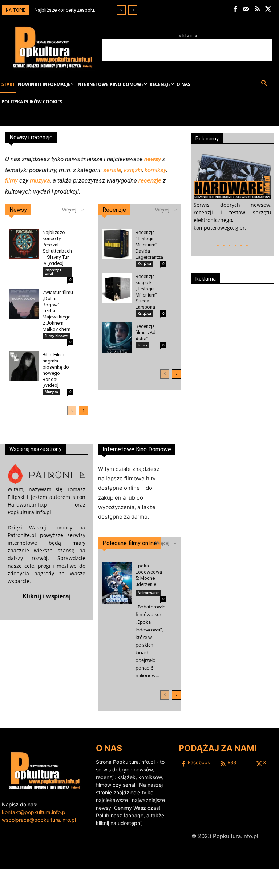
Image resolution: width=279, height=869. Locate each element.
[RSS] (257, 9)
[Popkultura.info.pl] (52, 47)
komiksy (155, 170)
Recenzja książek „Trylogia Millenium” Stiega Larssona (146, 292)
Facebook (199, 762)
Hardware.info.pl (28, 504)
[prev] (121, 10)
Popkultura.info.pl (29, 512)
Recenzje (114, 209)
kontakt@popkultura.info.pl (34, 812)
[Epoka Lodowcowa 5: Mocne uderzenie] (117, 583)
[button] (264, 83)
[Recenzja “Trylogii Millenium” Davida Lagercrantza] (117, 244)
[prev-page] (71, 410)
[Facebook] (235, 9)
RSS (231, 762)
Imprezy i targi (53, 271)
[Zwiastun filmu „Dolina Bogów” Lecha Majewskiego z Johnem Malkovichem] (24, 304)
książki (133, 170)
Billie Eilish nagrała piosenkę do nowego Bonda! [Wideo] (56, 370)
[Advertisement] (187, 50)
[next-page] (83, 410)
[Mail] (246, 9)
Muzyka (51, 391)
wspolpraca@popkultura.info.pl (39, 820)
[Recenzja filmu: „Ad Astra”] (117, 337)
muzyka (40, 180)
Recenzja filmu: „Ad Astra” (145, 332)
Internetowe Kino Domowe (136, 449)
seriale (112, 170)
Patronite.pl (22, 535)
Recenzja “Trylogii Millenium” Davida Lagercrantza (149, 245)
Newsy (18, 209)
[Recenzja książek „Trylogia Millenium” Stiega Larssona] (117, 288)
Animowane (148, 592)
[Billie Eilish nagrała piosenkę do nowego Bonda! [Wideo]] (24, 366)
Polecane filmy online (129, 543)
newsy (152, 159)
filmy (11, 180)
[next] (132, 10)
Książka (144, 263)
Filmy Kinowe (56, 335)
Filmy (142, 345)
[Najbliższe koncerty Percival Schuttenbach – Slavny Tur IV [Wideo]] (24, 244)
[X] (268, 9)
